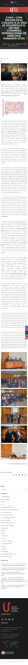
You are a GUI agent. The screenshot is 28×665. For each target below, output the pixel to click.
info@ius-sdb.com (6, 631)
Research (4, 538)
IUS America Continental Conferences (10, 509)
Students (4, 546)
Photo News (5, 535)
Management (5, 528)
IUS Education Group (6, 512)
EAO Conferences (6, 499)
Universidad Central (11, 131)
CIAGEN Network (6, 496)
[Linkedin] (21, 4)
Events (3, 502)
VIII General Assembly (7, 556)
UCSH (6, 122)
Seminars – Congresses (7, 541)
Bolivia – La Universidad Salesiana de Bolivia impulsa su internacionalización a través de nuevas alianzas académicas (14, 587)
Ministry (4, 530)
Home (5, 43)
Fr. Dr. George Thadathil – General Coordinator (12, 627)
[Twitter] (16, 4)
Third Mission (5, 551)
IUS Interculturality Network (8, 517)
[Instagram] (23, 4)
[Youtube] (18, 4)
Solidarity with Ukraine (7, 543)
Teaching (10, 472)
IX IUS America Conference (8, 525)
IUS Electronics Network (7, 515)
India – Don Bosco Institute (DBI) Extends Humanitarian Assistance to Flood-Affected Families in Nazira (13, 574)
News (6, 472)
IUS (3, 472)
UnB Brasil (20, 263)
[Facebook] (14, 4)
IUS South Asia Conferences (8, 522)
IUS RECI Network (6, 520)
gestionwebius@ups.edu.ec (8, 637)
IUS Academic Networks (7, 507)
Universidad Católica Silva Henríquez (19, 463)
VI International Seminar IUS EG (9, 554)
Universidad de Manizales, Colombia (18, 273)
